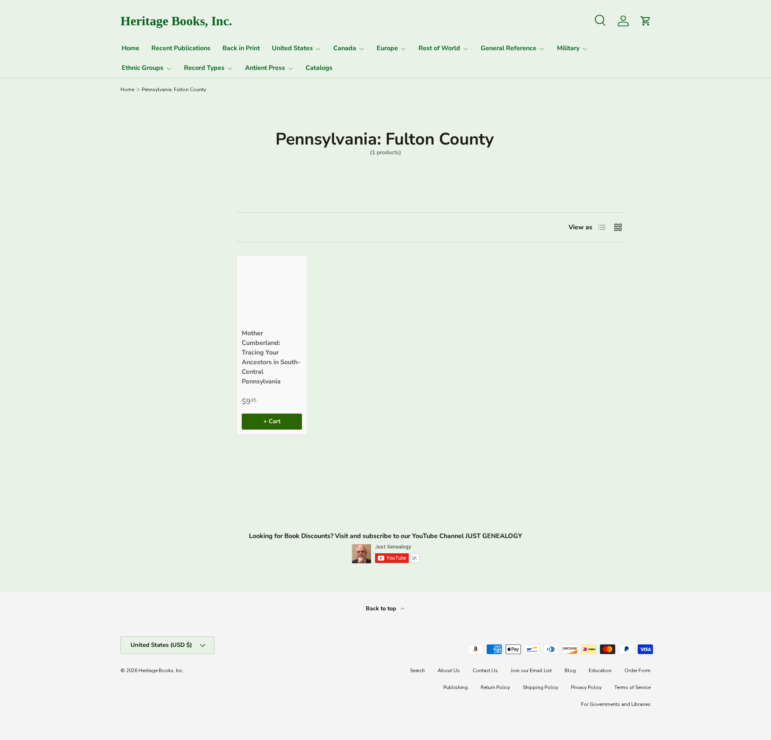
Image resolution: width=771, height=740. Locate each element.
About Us (449, 670)
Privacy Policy (586, 687)
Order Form (637, 670)
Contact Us (485, 670)
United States (292, 48)
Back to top (382, 608)
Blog (570, 670)
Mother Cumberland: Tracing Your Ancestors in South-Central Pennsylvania (271, 357)
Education (600, 670)
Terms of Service (632, 687)
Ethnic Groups (142, 67)
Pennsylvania (145, 262)
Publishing (455, 687)
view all (187, 197)
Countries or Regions (143, 222)
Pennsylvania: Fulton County (174, 89)
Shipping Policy (540, 687)
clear (194, 261)
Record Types (204, 67)
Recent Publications (180, 48)
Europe (387, 48)
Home (130, 48)
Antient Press (265, 67)
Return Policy (495, 687)
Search (417, 670)
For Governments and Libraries (616, 704)
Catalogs (319, 67)
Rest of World (439, 48)
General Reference (508, 48)
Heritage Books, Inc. (161, 670)
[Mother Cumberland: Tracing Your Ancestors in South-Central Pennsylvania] (272, 290)
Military (568, 48)
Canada (344, 48)
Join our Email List (531, 670)
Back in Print (241, 48)
